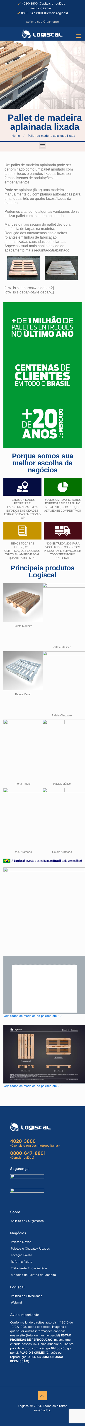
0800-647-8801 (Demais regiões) (44, 13)
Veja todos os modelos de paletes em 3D (32, 1016)
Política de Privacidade (26, 1296)
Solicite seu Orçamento (42, 21)
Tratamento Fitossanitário (29, 1268)
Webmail (16, 1302)
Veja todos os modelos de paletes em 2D (32, 1086)
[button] (42, 145)
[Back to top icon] (42, 1395)
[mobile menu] (79, 36)
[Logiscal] (42, 33)
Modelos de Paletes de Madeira (33, 1275)
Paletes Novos (21, 1242)
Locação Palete (21, 1255)
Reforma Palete (21, 1261)
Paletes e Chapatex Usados (30, 1248)
